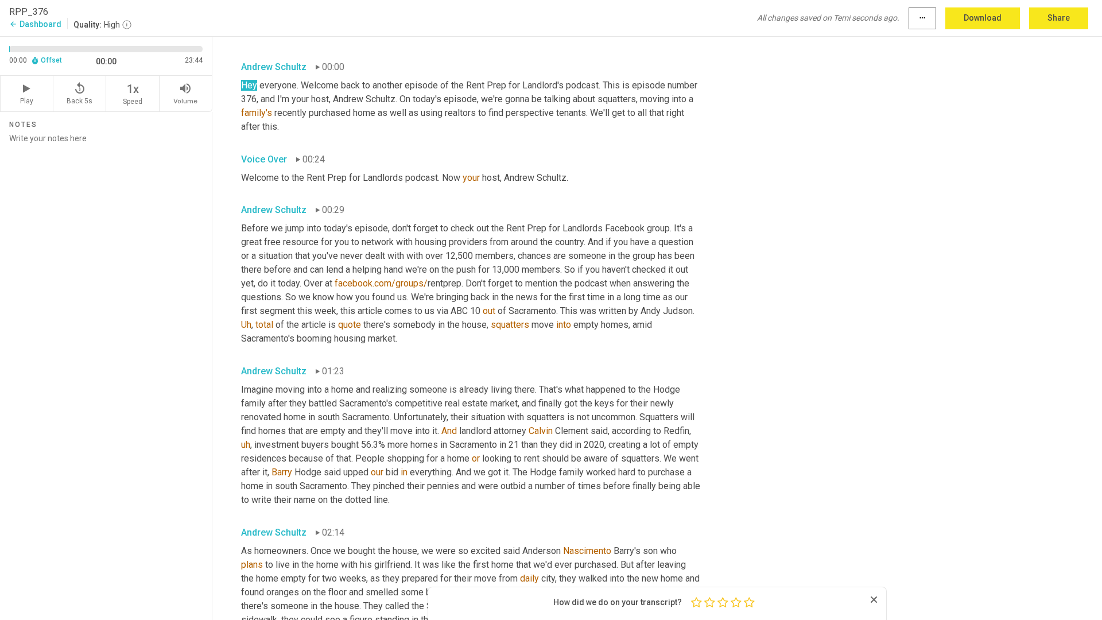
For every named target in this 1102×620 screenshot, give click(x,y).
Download (983, 17)
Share (1058, 17)
